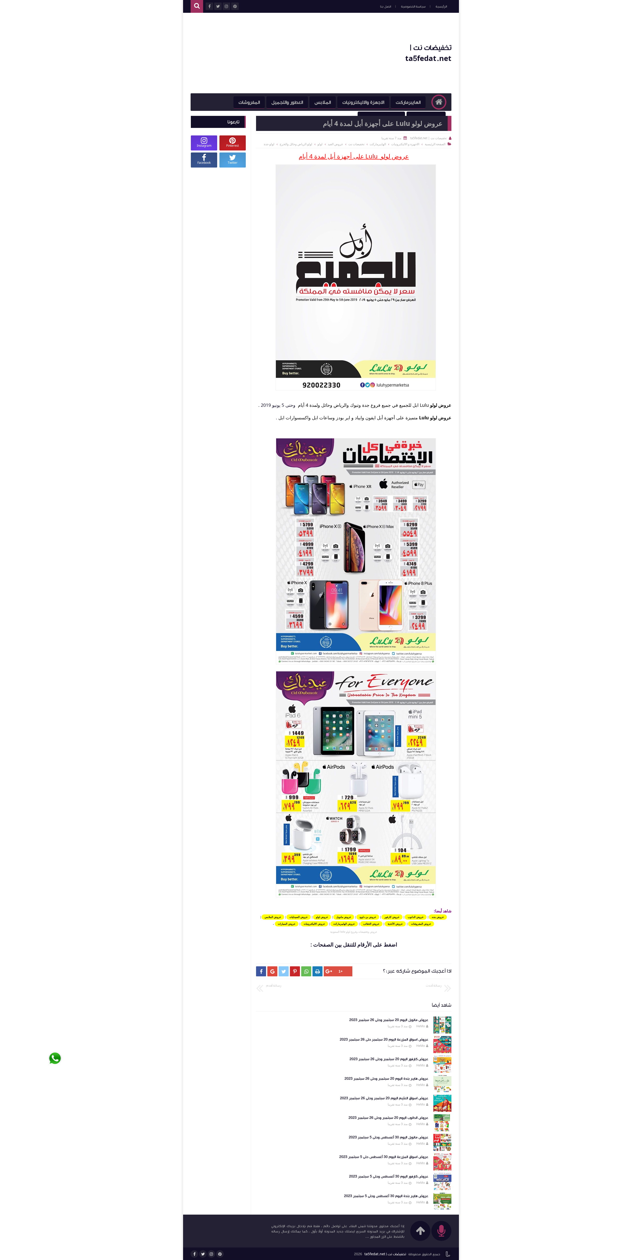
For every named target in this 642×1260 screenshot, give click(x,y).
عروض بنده (438, 917)
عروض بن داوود (367, 917)
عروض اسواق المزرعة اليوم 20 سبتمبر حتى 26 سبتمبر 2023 (384, 1039)
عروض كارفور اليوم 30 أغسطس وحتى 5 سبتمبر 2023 (388, 1176)
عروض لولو (440, 405)
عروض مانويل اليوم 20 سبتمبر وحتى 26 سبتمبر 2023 (388, 1019)
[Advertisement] (282, 53)
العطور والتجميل (287, 102)
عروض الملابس (273, 917)
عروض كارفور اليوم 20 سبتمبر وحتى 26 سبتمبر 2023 (389, 1059)
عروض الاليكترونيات (314, 923)
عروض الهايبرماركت (344, 923)
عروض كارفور (391, 917)
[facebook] (194, 1254)
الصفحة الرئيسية (435, 144)
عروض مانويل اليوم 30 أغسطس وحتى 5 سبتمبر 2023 (388, 1137)
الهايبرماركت (408, 102)
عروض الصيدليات (298, 917)
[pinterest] (220, 1254)
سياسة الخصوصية (413, 6)
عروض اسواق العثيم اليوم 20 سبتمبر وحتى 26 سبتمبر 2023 (384, 1098)
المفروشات (249, 102)
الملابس (322, 102)
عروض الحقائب (371, 923)
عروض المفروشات (421, 923)
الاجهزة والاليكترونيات (363, 102)
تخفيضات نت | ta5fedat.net (385, 1254)
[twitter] (203, 1254)
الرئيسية (441, 6)
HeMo (420, 1026)
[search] (197, 6)
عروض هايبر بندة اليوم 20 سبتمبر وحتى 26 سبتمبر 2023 (386, 1078)
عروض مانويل (343, 917)
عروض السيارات (286, 923)
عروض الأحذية (395, 923)
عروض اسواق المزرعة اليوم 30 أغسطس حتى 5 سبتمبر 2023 (383, 1156)
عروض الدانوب (416, 917)
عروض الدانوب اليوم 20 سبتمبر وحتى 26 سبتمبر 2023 (388, 1117)
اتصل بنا (385, 6)
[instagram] (211, 1254)
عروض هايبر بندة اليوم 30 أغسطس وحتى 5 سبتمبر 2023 (386, 1196)
